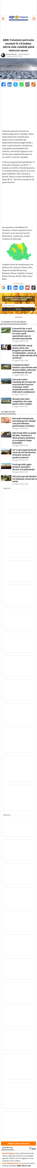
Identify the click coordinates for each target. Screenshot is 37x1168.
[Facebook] (3, 84)
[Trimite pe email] (27, 84)
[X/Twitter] (21, 288)
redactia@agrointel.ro (11, 1163)
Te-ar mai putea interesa (13, 321)
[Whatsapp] (21, 84)
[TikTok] (33, 288)
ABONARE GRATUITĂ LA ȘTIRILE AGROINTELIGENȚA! (18, 299)
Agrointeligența (8, 1153)
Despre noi (7, 1147)
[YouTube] (27, 288)
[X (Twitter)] (15, 84)
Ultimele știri (8, 411)
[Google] (3, 288)
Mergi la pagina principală (18, 1143)
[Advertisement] (18, 8)
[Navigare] (3, 19)
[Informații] (34, 19)
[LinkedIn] (9, 84)
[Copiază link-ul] (33, 84)
